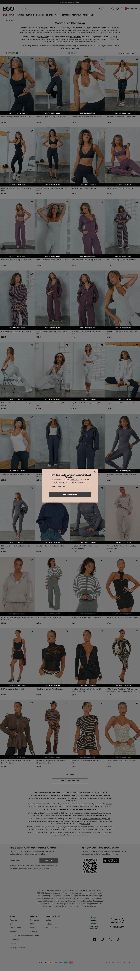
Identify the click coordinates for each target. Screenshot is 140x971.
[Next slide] (113, 2)
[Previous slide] (27, 2)
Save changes (70, 494)
